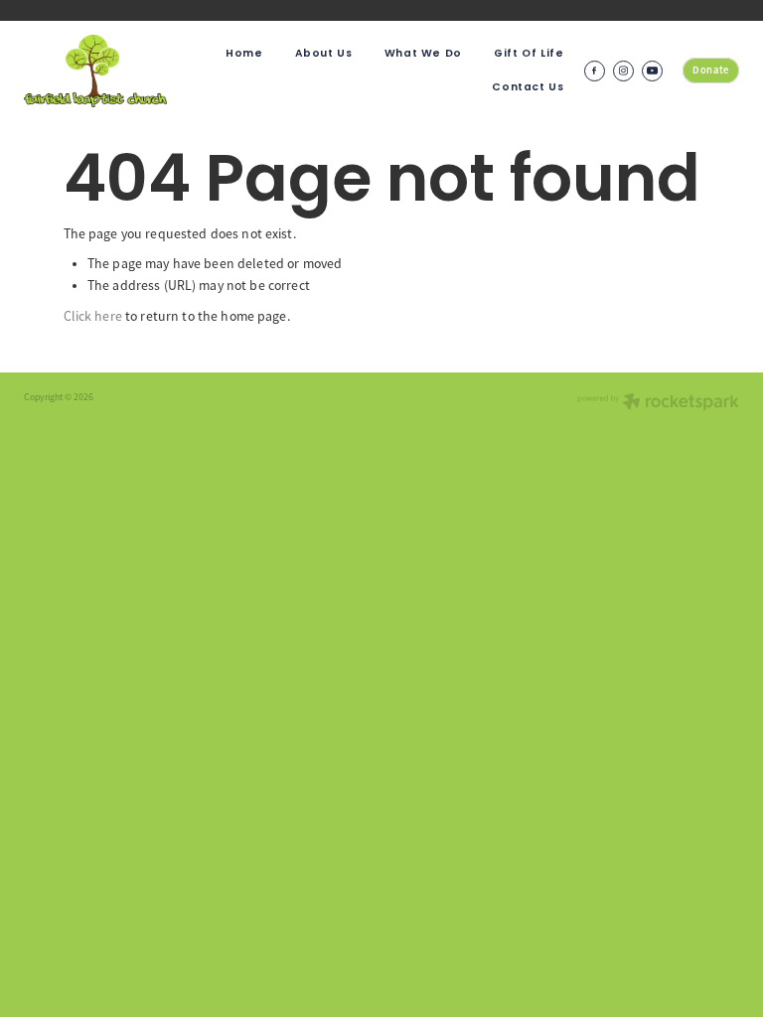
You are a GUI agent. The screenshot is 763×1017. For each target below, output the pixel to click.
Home (244, 54)
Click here (93, 316)
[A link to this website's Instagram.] (623, 71)
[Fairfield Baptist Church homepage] (95, 70)
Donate (710, 70)
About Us (324, 54)
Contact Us (527, 87)
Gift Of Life (529, 54)
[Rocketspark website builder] (658, 403)
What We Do (423, 54)
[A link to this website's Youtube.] (652, 71)
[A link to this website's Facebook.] (594, 71)
